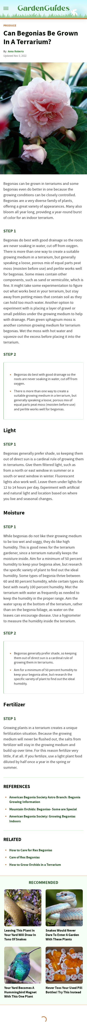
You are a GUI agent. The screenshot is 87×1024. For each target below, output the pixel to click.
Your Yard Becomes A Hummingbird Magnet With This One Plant (20, 992)
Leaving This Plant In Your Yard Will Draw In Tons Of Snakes (20, 934)
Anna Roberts (16, 51)
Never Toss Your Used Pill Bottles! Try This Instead (64, 990)
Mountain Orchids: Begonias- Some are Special (43, 809)
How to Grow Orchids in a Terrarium (35, 865)
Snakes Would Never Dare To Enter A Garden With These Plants (62, 934)
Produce (9, 25)
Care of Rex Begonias (24, 857)
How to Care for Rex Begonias (30, 850)
